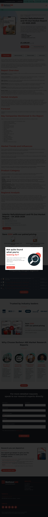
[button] (41, 248)
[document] (24, 258)
